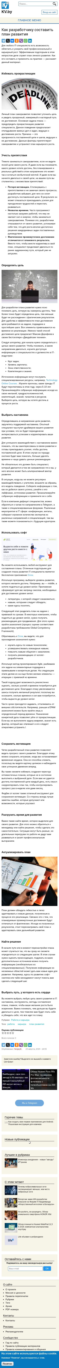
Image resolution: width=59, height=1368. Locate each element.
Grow (30, 575)
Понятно (7, 1363)
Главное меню (29, 20)
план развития (36, 1024)
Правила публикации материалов (23, 1346)
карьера (22, 1024)
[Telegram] (3, 41)
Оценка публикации (13, 1030)
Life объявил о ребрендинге (30, 1237)
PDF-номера (12, 1309)
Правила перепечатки (17, 1296)
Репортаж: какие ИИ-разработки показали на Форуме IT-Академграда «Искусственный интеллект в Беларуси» (36, 1201)
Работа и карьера (20, 1020)
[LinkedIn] (30, 41)
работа (11, 1024)
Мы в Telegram (29, 1103)
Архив (9, 1306)
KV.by (7, 12)
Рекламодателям (14, 1331)
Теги (8, 1302)
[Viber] (21, 41)
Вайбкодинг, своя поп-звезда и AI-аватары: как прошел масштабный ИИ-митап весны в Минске (15, 1081)
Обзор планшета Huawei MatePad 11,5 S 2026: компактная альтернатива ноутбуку (35, 1226)
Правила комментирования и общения (26, 1349)
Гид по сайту (12, 1342)
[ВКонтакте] (12, 41)
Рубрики (10, 1299)
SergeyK (18, 1049)
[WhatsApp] (25, 41)
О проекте (11, 1289)
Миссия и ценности (15, 1292)
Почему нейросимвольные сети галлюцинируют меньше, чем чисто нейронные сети (34, 1189)
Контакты (10, 1320)
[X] (8, 41)
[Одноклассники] (17, 41)
